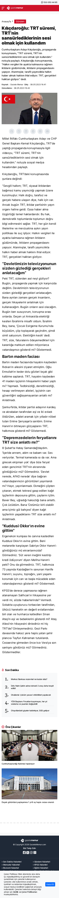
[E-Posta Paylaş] (47, 131)
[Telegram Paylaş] (33, 131)
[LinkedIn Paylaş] (26, 131)
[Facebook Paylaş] (11, 131)
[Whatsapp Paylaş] (40, 131)
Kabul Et (50, 884)
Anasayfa (6, 21)
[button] (3, 8)
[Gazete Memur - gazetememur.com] (15, 8)
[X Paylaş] (19, 131)
